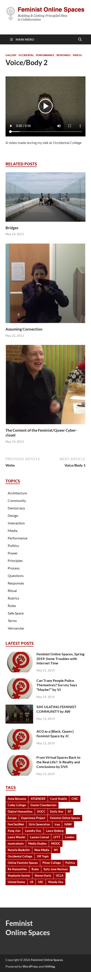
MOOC (55, 843)
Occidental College (20, 856)
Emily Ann (56, 811)
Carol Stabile (58, 798)
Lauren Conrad (39, 837)
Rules (12, 605)
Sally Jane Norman (56, 869)
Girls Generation (39, 824)
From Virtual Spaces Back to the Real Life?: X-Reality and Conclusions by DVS (58, 762)
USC (41, 882)
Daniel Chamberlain (43, 805)
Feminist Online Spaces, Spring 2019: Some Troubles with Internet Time (60, 658)
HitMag (49, 966)
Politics (13, 545)
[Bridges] (45, 198)
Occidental (26, 55)
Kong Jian (14, 830)
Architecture (17, 493)
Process (14, 568)
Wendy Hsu (55, 882)
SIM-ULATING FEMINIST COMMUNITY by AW (56, 709)
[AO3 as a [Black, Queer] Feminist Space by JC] (19, 732)
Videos (77, 55)
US (31, 882)
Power (13, 553)
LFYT (56, 837)
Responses (63, 55)
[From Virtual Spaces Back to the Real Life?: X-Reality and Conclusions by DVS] (19, 758)
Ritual (12, 590)
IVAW (68, 824)
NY (56, 850)
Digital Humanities (20, 811)
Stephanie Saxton (19, 875)
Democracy (16, 508)
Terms (12, 620)
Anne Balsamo (17, 798)
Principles (15, 560)
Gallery (11, 55)
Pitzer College (51, 862)
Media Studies (37, 843)
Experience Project (33, 818)
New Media (41, 850)
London (69, 837)
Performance (45, 55)
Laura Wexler (16, 837)
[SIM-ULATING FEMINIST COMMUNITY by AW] (19, 707)
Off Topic (43, 856)
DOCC (41, 811)
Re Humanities (17, 869)
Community (17, 500)
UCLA (59, 875)
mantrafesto (16, 843)
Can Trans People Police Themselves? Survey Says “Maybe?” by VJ (56, 685)
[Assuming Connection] (45, 285)
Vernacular (16, 628)
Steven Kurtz (43, 875)
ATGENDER (38, 798)
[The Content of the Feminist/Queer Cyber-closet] (45, 386)
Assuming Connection (24, 329)
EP (69, 811)
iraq (57, 824)
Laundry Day (33, 830)
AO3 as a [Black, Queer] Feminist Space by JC (55, 733)
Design (13, 515)
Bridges (12, 227)
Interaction (16, 523)
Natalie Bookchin (19, 850)
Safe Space (16, 613)
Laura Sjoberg (55, 830)
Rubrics (13, 598)
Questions (16, 575)
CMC (75, 798)
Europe (12, 818)
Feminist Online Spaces (65, 818)
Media (12, 530)
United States (16, 882)
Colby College (17, 805)
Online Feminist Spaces (23, 862)
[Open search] (80, 39)
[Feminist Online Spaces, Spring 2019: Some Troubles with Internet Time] (19, 654)
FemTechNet (16, 824)
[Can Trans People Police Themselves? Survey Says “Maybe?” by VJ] (19, 681)
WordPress (30, 966)
